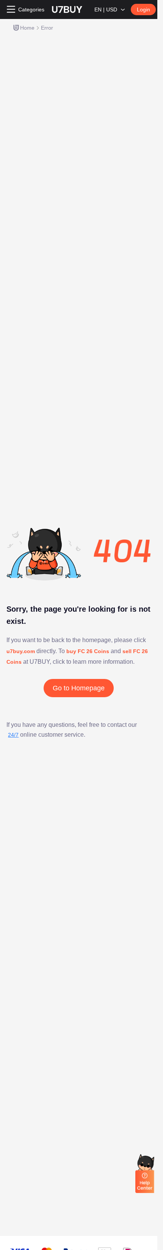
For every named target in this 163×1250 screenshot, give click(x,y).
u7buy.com (21, 651)
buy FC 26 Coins (87, 651)
